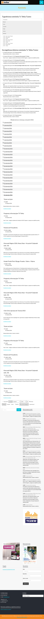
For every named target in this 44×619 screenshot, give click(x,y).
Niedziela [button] (4, 33)
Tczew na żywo (29, 475)
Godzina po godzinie (7, 569)
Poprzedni (6, 401)
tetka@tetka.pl (6, 597)
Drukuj (31, 402)
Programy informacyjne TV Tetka (33, 413)
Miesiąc (4, 404)
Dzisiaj (10, 401)
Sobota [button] (4, 31)
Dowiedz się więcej (7, 208)
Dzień (12, 404)
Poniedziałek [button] (5, 19)
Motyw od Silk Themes (22, 617)
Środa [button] (4, 24)
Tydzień (8, 404)
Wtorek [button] (4, 21)
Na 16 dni (13, 569)
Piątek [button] (4, 28)
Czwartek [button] (4, 26)
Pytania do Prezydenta (31, 418)
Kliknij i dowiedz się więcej (6, 609)
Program (17, 404)
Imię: (24, 569)
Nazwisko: (25, 573)
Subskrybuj (31, 404)
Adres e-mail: (25, 578)
